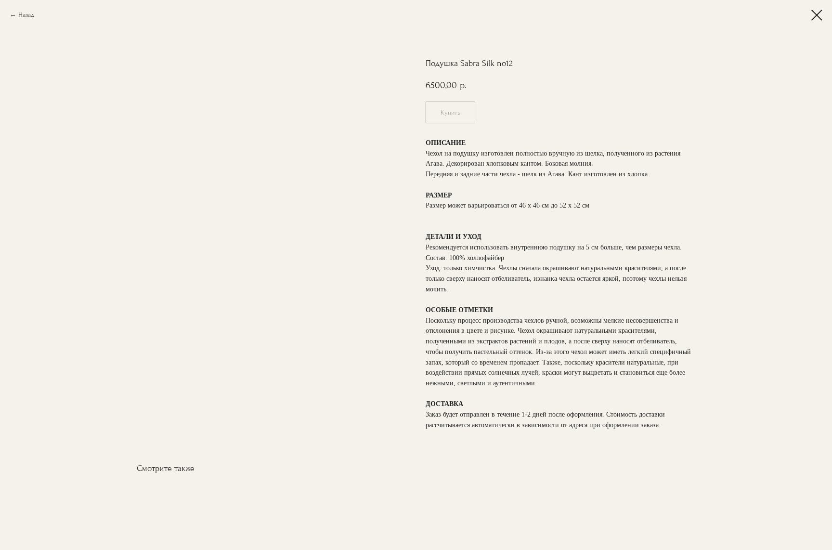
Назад (26, 14)
